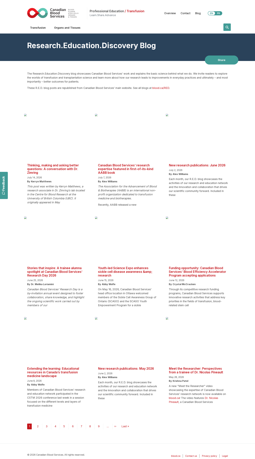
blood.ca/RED (160, 87)
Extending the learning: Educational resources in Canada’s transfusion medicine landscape (53, 372)
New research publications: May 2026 (126, 368)
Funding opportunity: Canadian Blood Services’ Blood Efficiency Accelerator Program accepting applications (197, 271)
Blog (198, 13)
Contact (185, 13)
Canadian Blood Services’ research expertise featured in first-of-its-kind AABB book (125, 169)
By (28, 181)
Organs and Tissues (67, 27)
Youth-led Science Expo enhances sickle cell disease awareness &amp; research (125, 271)
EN (211, 13)
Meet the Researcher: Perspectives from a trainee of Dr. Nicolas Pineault (196, 370)
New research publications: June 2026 (197, 165)
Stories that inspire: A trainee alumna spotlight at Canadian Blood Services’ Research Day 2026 (54, 271)
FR (218, 13)
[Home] (57, 13)
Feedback (3, 183)
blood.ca (174, 398)
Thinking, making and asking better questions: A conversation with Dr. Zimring (53, 169)
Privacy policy (209, 456)
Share (221, 60)
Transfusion (38, 27)
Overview (170, 13)
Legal (225, 456)
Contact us (191, 456)
